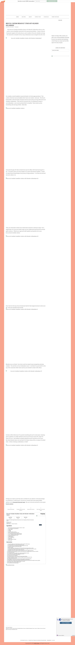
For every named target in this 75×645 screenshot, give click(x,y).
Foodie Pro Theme (32, 640)
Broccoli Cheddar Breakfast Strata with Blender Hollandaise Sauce (24, 628)
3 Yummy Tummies (37, 8)
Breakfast (10, 627)
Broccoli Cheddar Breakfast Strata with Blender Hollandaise (22, 24)
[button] (37, 1)
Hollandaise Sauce (14, 629)
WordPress (49, 640)
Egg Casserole (8, 629)
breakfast (11, 628)
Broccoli (14, 628)
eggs (11, 629)
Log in (53, 640)
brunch (36, 628)
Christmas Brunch (42, 628)
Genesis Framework (42, 640)
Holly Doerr (36, 643)
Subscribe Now (52, 1)
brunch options (9, 504)
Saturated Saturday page (19, 502)
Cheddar (38, 628)
